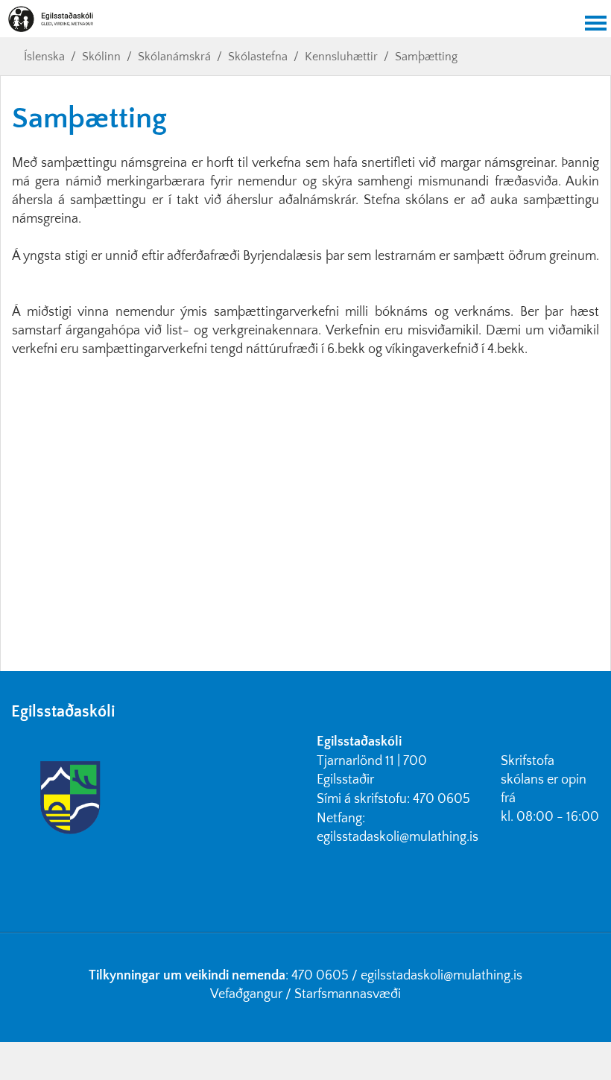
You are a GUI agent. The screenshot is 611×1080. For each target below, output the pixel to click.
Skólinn (101, 56)
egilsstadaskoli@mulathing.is (397, 837)
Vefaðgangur (246, 994)
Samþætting (426, 56)
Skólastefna (258, 56)
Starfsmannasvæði (347, 994)
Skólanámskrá (174, 56)
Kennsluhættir (341, 56)
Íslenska (44, 56)
